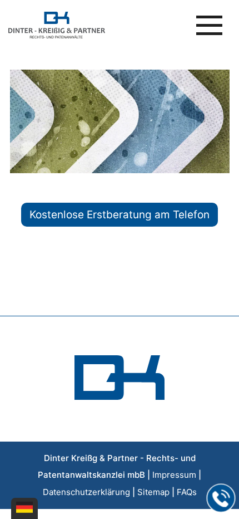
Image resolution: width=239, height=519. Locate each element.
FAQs (187, 492)
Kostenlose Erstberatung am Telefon (119, 214)
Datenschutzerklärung (86, 492)
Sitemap (153, 492)
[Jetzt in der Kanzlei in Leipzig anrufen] (221, 498)
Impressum (174, 474)
